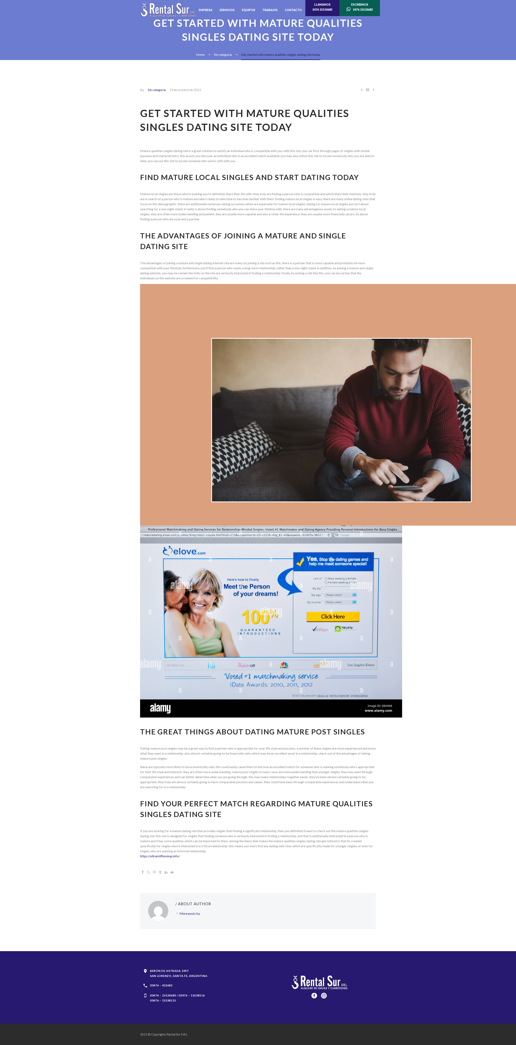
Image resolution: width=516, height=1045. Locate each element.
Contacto (293, 10)
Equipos (248, 10)
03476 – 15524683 (163, 995)
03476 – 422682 (161, 985)
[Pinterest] (154, 872)
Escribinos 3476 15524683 (362, 7)
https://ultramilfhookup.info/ (160, 856)
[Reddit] (172, 872)
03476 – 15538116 (192, 995)
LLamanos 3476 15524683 (322, 7)
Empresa (205, 10)
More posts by (190, 913)
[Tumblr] (160, 872)
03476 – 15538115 (163, 1000)
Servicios (227, 10)
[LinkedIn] (166, 872)
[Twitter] (148, 872)
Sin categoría (157, 90)
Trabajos (270, 10)
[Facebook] (142, 872)
